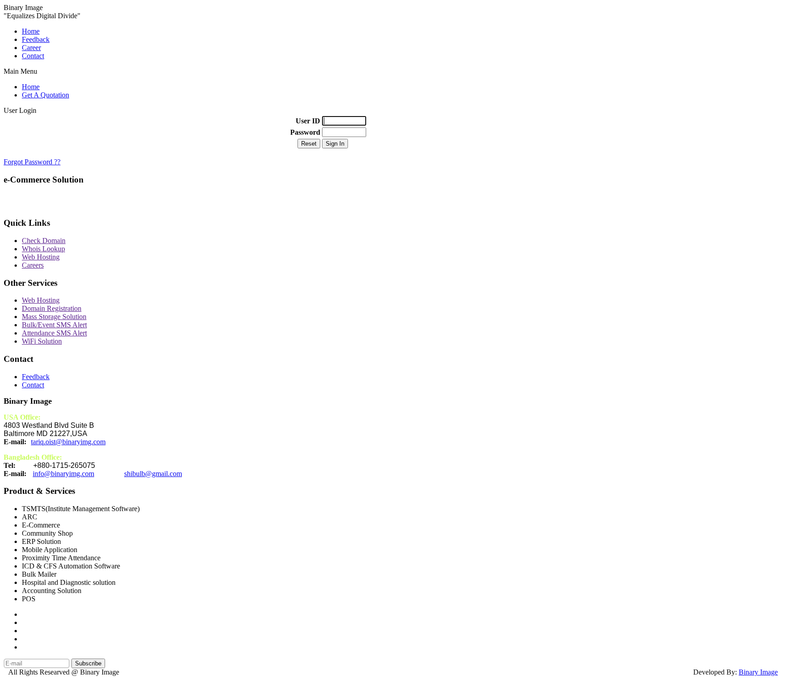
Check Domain (44, 240)
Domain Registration (51, 308)
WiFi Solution (42, 341)
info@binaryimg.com (63, 473)
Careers (33, 265)
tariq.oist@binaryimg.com (68, 442)
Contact (33, 56)
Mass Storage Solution (54, 316)
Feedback (36, 39)
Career (31, 47)
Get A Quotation (45, 95)
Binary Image (758, 672)
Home (31, 31)
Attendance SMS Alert (54, 333)
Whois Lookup (43, 249)
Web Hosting (41, 257)
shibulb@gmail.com (153, 473)
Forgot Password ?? (32, 162)
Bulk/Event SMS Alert (54, 325)
